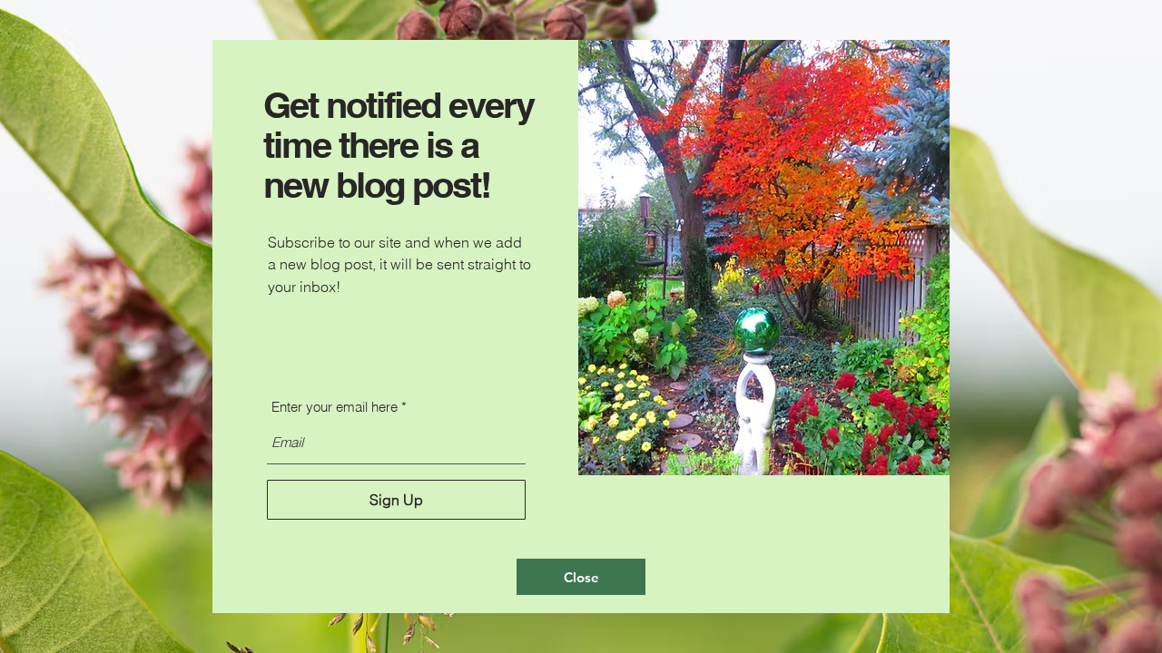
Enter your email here (334, 407)
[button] (581, 577)
